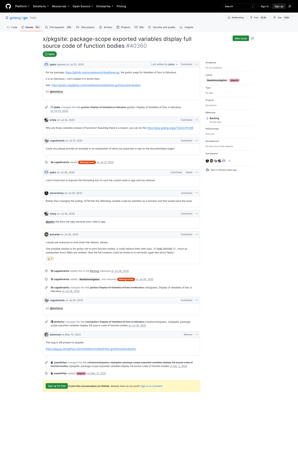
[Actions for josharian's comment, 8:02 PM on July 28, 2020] (196, 234)
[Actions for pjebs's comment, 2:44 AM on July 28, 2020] (196, 172)
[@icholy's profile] (46, 120)
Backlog (94, 270)
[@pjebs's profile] (46, 64)
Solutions (39, 6)
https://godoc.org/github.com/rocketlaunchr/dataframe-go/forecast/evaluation (96, 85)
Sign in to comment (151, 385)
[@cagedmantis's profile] (46, 141)
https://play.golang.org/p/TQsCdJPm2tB (170, 127)
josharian (55, 234)
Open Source (81, 6)
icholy (53, 119)
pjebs (53, 64)
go (25, 18)
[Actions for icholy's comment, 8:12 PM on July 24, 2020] (196, 120)
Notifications (238, 17)
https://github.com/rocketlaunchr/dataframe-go (92, 72)
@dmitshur (56, 91)
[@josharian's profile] (46, 234)
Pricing (121, 6)
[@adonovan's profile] (46, 334)
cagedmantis (57, 140)
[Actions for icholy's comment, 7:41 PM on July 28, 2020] (196, 213)
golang (15, 18)
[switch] (50, 258)
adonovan (55, 334)
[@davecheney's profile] (46, 193)
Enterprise (103, 6)
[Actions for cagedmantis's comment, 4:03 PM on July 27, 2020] (196, 140)
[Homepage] (8, 6)
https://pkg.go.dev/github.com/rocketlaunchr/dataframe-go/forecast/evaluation (91, 348)
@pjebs (50, 221)
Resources (59, 6)
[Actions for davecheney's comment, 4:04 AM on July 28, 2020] (196, 193)
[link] (56, 107)
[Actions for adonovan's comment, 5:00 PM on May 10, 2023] (196, 334)
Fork (260, 17)
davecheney (57, 192)
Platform (21, 6)
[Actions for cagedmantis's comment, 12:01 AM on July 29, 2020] (196, 300)
